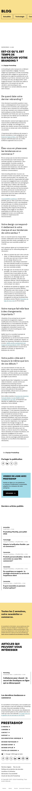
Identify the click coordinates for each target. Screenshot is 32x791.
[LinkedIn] (7, 463)
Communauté (22, 788)
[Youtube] (19, 758)
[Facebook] (3, 463)
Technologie (19, 17)
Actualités (7, 17)
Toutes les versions (9, 750)
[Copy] (15, 463)
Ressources (27, 788)
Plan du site (16, 767)
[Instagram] (7, 758)
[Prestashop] (8, 4)
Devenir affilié (7, 747)
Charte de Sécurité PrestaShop (10, 776)
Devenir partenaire (9, 742)
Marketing (6, 673)
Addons (10, 788)
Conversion (6, 552)
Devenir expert (7, 744)
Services (16, 788)
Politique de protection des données (12, 769)
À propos (4, 727)
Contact (4, 732)
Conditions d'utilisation (8, 771)
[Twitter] (11, 463)
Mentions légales (6, 767)
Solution (4, 788)
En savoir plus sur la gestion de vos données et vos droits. (15, 633)
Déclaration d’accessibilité (9, 773)
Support (4, 735)
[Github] (23, 758)
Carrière (4, 729)
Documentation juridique (11, 738)
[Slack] (27, 758)
